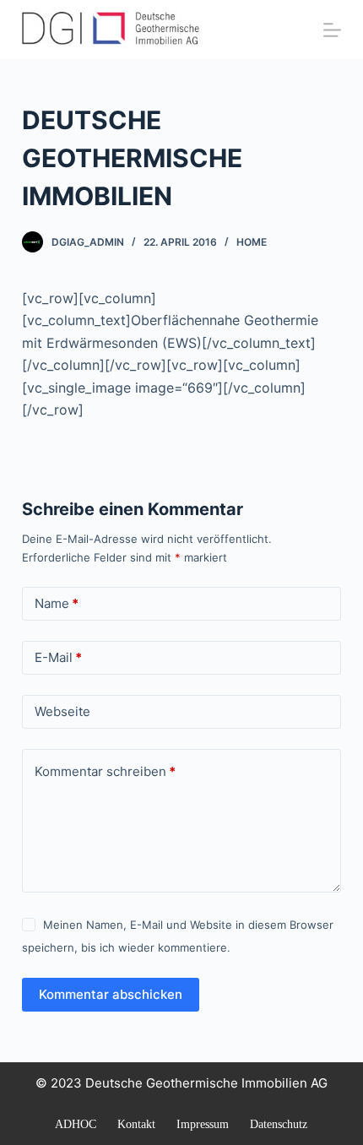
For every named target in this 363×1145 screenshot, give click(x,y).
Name (57, 603)
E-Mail (58, 657)
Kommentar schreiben (105, 771)
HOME (251, 242)
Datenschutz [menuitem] (278, 1124)
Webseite (62, 711)
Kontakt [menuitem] (136, 1124)
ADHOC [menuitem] (75, 1124)
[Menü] (332, 30)
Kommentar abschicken (110, 994)
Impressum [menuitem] (202, 1124)
